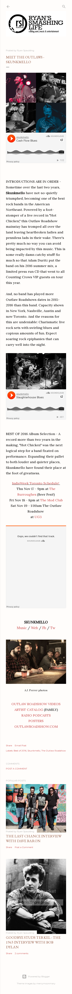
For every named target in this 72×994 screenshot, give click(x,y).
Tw (52, 628)
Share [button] (9, 745)
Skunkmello (34, 750)
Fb (44, 628)
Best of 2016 (20, 750)
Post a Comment (16, 768)
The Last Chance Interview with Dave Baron (33, 838)
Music (22, 628)
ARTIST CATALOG (28, 710)
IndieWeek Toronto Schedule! (35, 483)
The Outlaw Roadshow (53, 750)
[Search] (64, 5)
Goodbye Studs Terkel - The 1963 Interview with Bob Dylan (33, 942)
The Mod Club (51, 500)
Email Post (20, 745)
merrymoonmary (45, 983)
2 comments (21, 953)
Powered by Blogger (39, 976)
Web (34, 628)
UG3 (38, 517)
